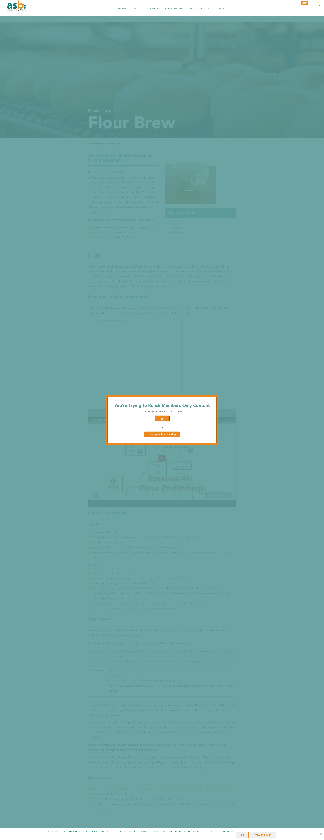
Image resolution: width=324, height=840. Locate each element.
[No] (321, 834)
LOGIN (304, 3)
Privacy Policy (263, 835)
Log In (162, 418)
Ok (242, 835)
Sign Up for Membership (162, 434)
